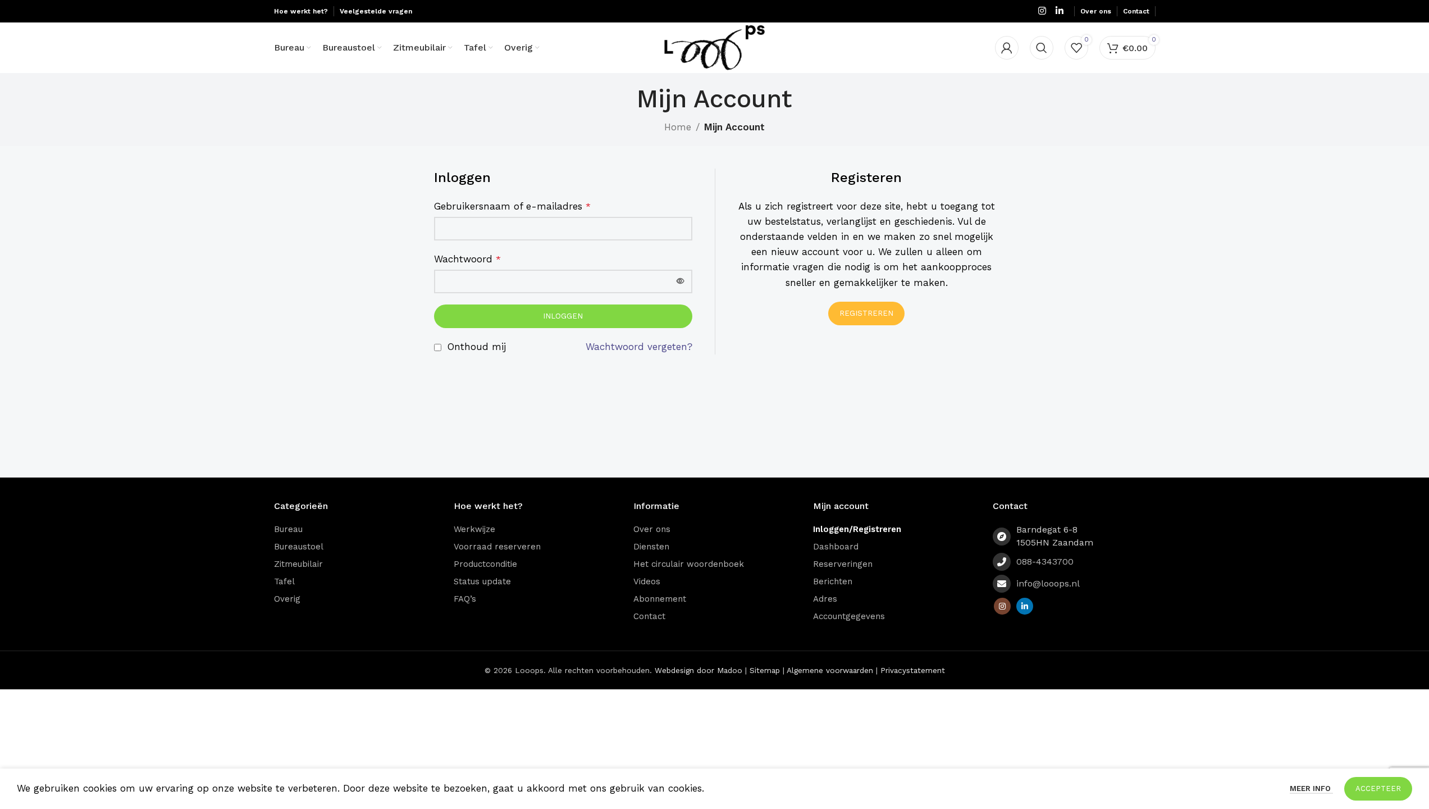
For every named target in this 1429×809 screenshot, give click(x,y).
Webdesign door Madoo (698, 670)
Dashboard (836, 547)
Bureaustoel (298, 547)
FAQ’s (465, 599)
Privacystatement (912, 670)
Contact (649, 616)
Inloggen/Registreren (857, 529)
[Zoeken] (1041, 48)
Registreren (866, 313)
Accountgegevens (849, 616)
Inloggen (563, 316)
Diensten (651, 547)
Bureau (288, 529)
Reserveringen (843, 564)
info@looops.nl (1048, 583)
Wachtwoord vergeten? (639, 346)
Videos (646, 581)
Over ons (651, 529)
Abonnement (659, 599)
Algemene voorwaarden (830, 670)
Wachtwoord (467, 259)
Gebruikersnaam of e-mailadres (512, 206)
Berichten (832, 581)
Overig (287, 599)
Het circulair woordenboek (688, 564)
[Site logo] (714, 46)
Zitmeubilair (298, 564)
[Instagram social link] (1041, 11)
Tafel (284, 581)
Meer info (1311, 788)
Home (677, 127)
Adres (825, 599)
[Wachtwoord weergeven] (680, 281)
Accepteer (1378, 788)
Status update (482, 581)
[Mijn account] (1006, 48)
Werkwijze (474, 529)
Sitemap (765, 670)
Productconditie (485, 564)
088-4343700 (1045, 561)
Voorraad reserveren (497, 547)
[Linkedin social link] (1059, 11)
